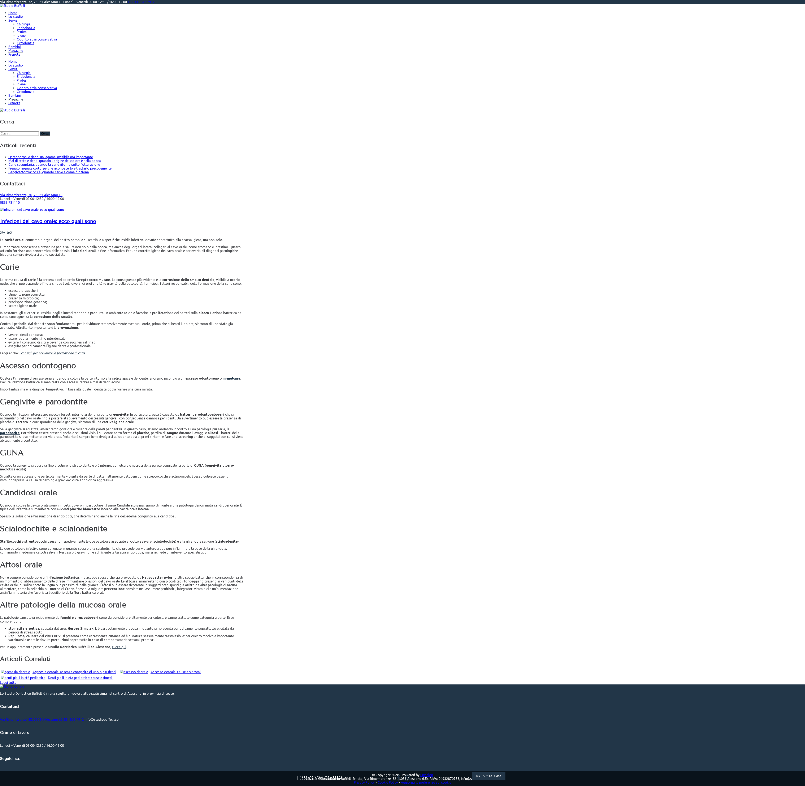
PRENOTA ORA (489, 776)
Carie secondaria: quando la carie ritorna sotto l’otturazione (54, 164)
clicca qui (119, 647)
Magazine (15, 50)
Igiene (21, 35)
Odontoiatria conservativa (37, 39)
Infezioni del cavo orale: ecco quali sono (48, 221)
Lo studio (15, 16)
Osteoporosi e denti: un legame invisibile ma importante (50, 157)
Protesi (22, 32)
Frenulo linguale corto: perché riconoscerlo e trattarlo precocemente (60, 168)
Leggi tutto (8, 682)
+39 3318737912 (318, 778)
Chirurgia (24, 24)
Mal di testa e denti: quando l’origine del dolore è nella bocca (54, 161)
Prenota (14, 54)
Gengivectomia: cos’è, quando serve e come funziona (48, 172)
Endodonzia (26, 28)
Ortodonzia (25, 43)
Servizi (13, 20)
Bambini (14, 47)
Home (12, 13)
